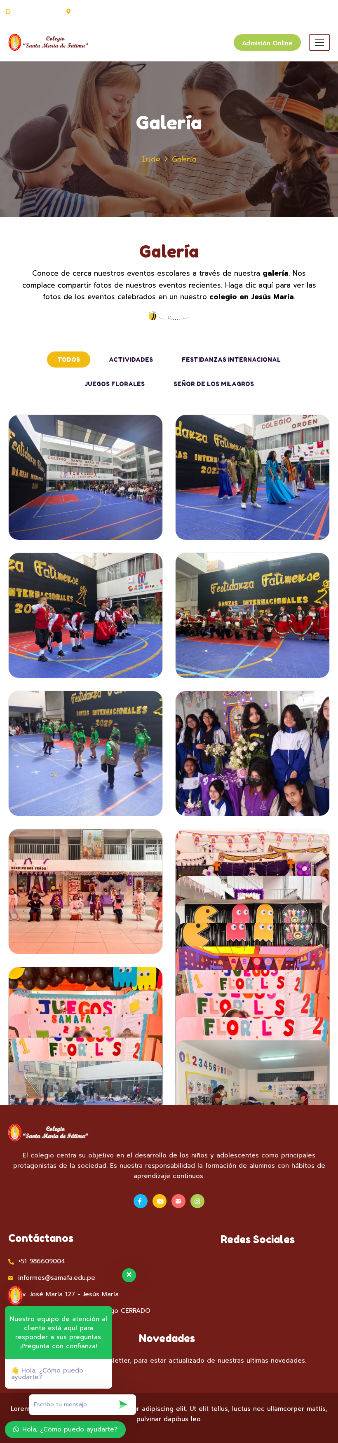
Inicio (151, 158)
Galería (169, 251)
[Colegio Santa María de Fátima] (59, 42)
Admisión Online (267, 43)
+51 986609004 (35, 11)
